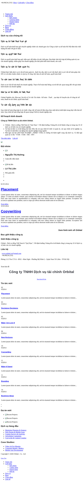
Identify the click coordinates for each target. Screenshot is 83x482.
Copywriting (11, 211)
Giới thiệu (21, 3)
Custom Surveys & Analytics (15, 434)
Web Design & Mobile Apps (15, 432)
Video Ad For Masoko (13, 446)
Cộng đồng (30, 3)
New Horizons (7, 337)
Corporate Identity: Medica (14, 448)
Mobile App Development (14, 450)
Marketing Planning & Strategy (15, 430)
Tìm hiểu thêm (6, 138)
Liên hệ (15, 138)
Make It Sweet (6, 367)
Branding (5, 381)
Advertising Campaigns (13, 436)
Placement (9, 189)
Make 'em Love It (8, 323)
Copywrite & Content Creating (15, 438)
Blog (15, 3)
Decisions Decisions (9, 308)
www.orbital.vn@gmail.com (11, 253)
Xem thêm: (4, 204)
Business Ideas (7, 396)
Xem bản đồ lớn (41, 279)
